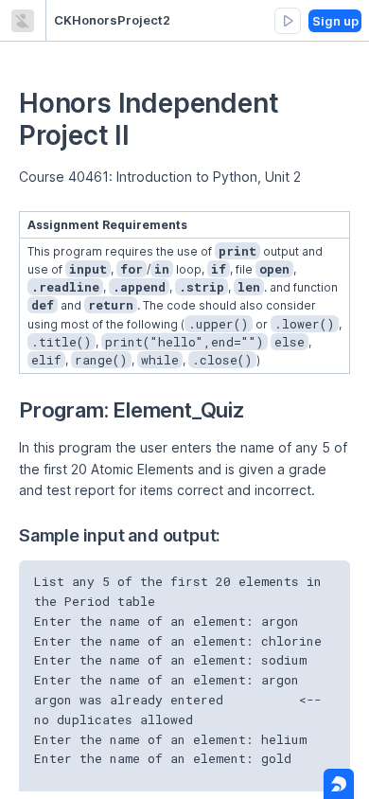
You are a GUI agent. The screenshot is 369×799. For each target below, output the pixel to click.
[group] (287, 21)
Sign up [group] (335, 20)
